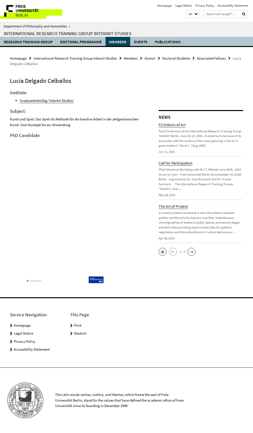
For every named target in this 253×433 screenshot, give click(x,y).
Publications (168, 41)
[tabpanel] (76, 129)
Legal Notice (183, 5)
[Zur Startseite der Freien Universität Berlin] (32, 11)
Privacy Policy (204, 5)
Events (141, 41)
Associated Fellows (211, 58)
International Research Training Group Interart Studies (67, 33)
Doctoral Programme (81, 41)
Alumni (150, 58)
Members (117, 41)
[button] (193, 14)
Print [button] (78, 325)
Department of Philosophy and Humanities (37, 26)
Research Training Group (28, 41)
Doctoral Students (176, 58)
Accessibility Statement (233, 5)
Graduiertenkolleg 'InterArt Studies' (47, 100)
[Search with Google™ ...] (244, 14)
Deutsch (80, 333)
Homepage (164, 5)
